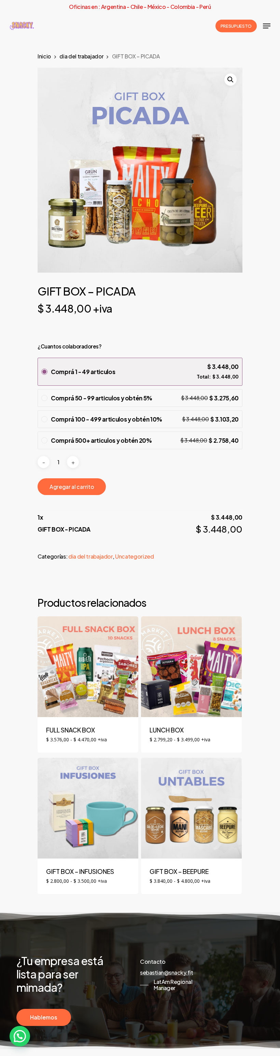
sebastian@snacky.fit (166, 973)
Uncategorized (134, 556)
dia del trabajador (81, 56)
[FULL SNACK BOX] (88, 666)
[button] (230, 79)
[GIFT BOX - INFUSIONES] (88, 808)
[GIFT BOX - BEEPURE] (191, 808)
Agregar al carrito (72, 486)
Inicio (44, 56)
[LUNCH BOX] (191, 666)
